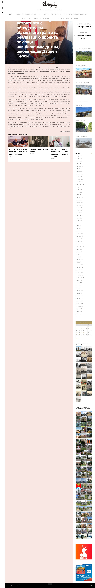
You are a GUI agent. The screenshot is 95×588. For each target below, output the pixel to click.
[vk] (2, 12)
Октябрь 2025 (80, 181)
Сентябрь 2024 (80, 215)
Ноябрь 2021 (80, 303)
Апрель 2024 (80, 228)
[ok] (2, 8)
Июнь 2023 (79, 254)
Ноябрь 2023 (80, 241)
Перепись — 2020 (75, 18)
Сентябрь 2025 (80, 184)
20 (83, 332)
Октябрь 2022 (80, 275)
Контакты (46, 14)
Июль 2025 (79, 189)
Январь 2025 (80, 205)
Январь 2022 (80, 298)
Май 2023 (79, 257)
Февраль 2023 (80, 264)
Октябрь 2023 (80, 244)
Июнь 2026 (79, 161)
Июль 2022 (79, 282)
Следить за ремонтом (80, 120)
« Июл (77, 338)
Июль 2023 (79, 251)
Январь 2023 (80, 267)
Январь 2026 (80, 174)
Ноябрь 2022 (80, 272)
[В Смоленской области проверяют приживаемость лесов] (84, 56)
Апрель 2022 (80, 290)
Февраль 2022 (80, 295)
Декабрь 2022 (80, 270)
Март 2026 (79, 168)
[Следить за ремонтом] (84, 127)
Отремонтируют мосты (81, 105)
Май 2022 (79, 288)
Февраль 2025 (80, 202)
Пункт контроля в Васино (81, 136)
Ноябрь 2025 (80, 179)
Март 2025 (79, 200)
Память (57, 18)
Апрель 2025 (80, 197)
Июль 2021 (79, 314)
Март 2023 (79, 262)
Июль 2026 (79, 158)
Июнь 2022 (79, 285)
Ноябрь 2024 (80, 210)
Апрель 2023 (80, 259)
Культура (17, 14)
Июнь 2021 (79, 316)
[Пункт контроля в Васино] (84, 143)
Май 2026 (79, 163)
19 (81, 332)
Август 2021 (79, 311)
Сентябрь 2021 (80, 308)
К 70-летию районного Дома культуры (78, 14)
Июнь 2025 (79, 192)
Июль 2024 (79, 220)
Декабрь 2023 (80, 238)
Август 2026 (79, 156)
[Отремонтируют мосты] (84, 112)
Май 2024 (79, 225)
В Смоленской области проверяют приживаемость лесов (84, 49)
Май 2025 (79, 194)
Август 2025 (79, 187)
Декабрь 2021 (80, 301)
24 (76, 334)
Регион (11, 14)
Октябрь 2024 (80, 213)
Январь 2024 (80, 236)
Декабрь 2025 (80, 176)
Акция (64, 14)
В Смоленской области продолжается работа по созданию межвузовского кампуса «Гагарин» (84, 66)
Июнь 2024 (79, 223)
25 (79, 334)
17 (76, 332)
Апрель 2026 (80, 166)
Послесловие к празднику (29, 14)
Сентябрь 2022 (80, 277)
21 (86, 332)
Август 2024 (79, 218)
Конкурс (23, 18)
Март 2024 (79, 231)
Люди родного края (56, 14)
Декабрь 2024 (80, 207)
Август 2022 (79, 280)
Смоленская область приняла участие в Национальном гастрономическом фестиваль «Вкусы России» (83, 83)
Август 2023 (79, 249)
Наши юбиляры (65, 18)
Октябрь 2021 (80, 306)
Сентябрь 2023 (80, 246)
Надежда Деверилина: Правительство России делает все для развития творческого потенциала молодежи (59, 153)
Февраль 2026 (80, 171)
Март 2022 (79, 293)
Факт (39, 14)
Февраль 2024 (80, 233)
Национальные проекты (46, 18)
